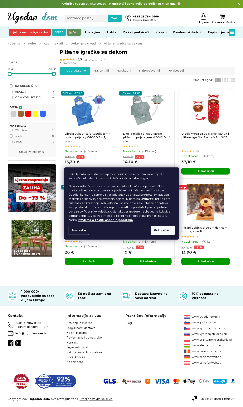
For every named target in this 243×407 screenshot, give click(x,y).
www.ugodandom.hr (206, 316)
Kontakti (72, 342)
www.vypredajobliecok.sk (209, 334)
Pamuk (34, 136)
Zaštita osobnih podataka (84, 352)
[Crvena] (28, 114)
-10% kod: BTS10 (34, 97)
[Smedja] (21, 114)
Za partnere (74, 362)
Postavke (79, 230)
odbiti (85, 215)
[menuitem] (30, 32)
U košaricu (206, 171)
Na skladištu (26, 86)
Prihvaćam (163, 230)
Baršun (34, 141)
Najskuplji (124, 70)
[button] (105, 60)
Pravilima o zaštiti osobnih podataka (105, 220)
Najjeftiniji (101, 70)
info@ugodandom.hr (31, 333)
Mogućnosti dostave (80, 328)
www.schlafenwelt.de (206, 357)
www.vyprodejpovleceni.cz (210, 328)
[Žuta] (35, 114)
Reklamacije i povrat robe (84, 337)
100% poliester (34, 130)
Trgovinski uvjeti (77, 347)
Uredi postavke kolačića (96, 399)
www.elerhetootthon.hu (208, 345)
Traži (115, 18)
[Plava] (43, 114)
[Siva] (13, 114)
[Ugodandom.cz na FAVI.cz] (21, 381)
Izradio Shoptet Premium (217, 398)
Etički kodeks (75, 357)
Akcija (34, 91)
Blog (128, 323)
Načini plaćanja (76, 332)
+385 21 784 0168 (28, 323)
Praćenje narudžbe (79, 323)
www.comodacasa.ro (206, 351)
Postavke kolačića (96, 211)
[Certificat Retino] (55, 381)
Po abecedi (176, 70)
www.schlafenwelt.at (206, 362)
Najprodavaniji (149, 70)
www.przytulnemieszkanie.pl (212, 339)
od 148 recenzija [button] (93, 60)
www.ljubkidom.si (204, 322)
